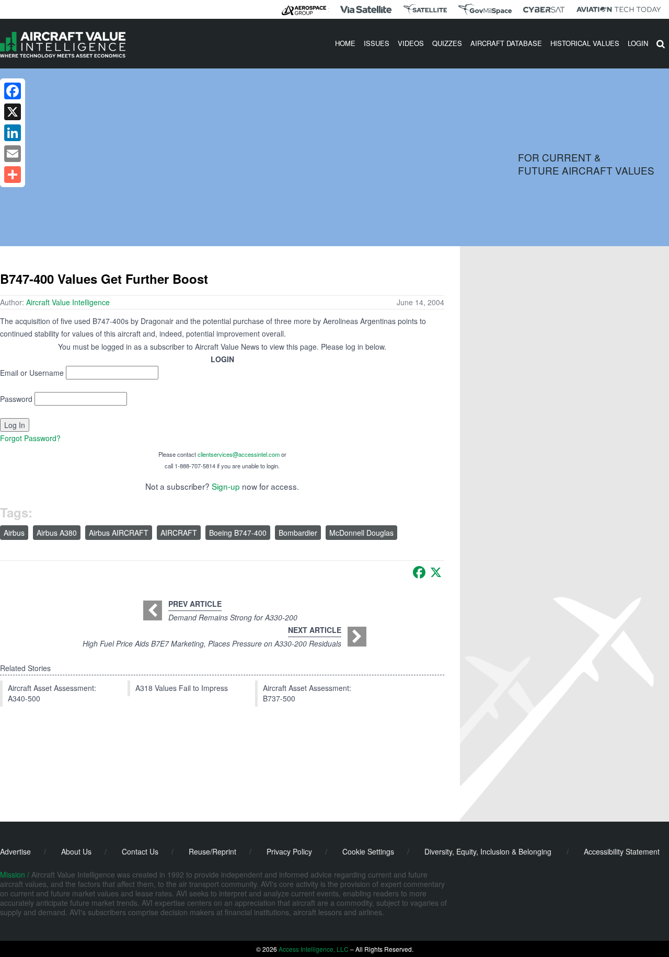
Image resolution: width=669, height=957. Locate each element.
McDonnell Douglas (361, 532)
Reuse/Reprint (212, 851)
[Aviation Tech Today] (618, 9)
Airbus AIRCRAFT (118, 532)
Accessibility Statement (622, 851)
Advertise (15, 851)
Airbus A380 (57, 532)
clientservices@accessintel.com (239, 454)
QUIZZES (447, 43)
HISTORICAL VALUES (584, 43)
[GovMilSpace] (485, 9)
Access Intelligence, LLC (314, 948)
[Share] (12, 174)
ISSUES (376, 43)
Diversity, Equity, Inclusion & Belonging (487, 851)
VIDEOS (411, 43)
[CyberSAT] (543, 10)
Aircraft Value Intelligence (68, 302)
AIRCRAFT (178, 532)
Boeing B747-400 (238, 532)
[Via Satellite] (365, 9)
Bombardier (298, 532)
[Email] (12, 153)
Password (16, 399)
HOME (345, 43)
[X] (436, 572)
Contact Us (140, 851)
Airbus (14, 532)
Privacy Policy (289, 851)
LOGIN (638, 43)
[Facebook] (419, 572)
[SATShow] (425, 9)
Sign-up (226, 486)
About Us (76, 851)
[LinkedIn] (12, 132)
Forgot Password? (30, 438)
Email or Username (32, 372)
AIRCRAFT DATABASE (506, 43)
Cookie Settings (368, 851)
